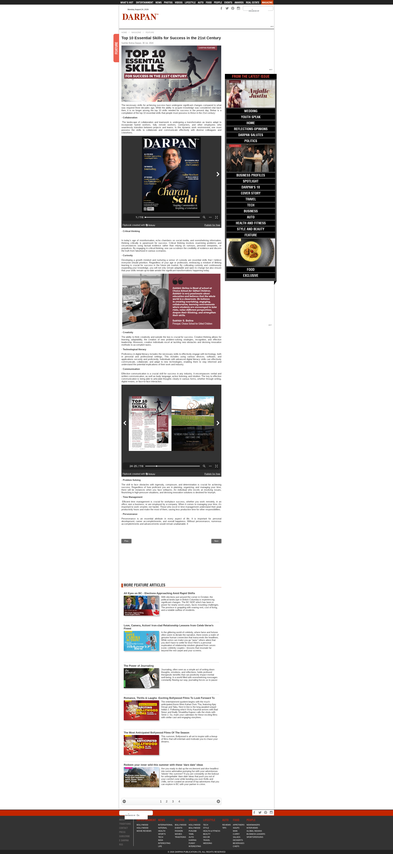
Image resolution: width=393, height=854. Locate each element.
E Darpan (124, 840)
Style (206, 828)
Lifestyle (190, 2)
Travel (250, 199)
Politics (250, 141)
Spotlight (251, 181)
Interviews (252, 828)
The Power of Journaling (139, 665)
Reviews (226, 825)
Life (160, 846)
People (218, 2)
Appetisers (238, 825)
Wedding (250, 111)
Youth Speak (251, 117)
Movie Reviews (144, 831)
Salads (236, 837)
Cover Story (251, 193)
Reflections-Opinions (251, 129)
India (160, 840)
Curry (236, 834)
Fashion (179, 831)
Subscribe (124, 836)
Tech (250, 205)
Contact (123, 828)
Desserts (238, 840)
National (162, 828)
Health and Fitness (251, 223)
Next (216, 541)
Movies (178, 834)
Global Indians (254, 831)
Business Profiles (250, 175)
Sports (162, 834)
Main (235, 831)
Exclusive (250, 275)
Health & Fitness (211, 831)
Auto (201, 2)
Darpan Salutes (250, 135)
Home (124, 32)
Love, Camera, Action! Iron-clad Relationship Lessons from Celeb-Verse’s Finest (168, 627)
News (159, 2)
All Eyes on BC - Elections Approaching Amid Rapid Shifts (159, 593)
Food (209, 2)
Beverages (238, 843)
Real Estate (252, 2)
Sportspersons (255, 837)
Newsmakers (253, 825)
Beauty (206, 834)
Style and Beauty (250, 229)
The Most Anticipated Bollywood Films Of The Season (156, 732)
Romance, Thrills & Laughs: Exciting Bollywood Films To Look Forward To (169, 698)
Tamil (191, 834)
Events (228, 2)
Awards (239, 2)
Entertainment (144, 2)
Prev (126, 541)
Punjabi (192, 831)
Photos (168, 2)
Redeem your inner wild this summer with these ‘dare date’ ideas (163, 764)
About (122, 819)
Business (251, 211)
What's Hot (126, 2)
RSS (121, 844)
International (165, 825)
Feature (150, 32)
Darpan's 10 (250, 187)
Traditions (125, 823)
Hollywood (142, 828)
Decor (206, 837)
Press (122, 832)
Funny (192, 843)
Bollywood (142, 825)
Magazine (267, 2)
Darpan (192, 840)
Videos (179, 2)
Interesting (164, 843)
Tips (224, 828)
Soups (236, 828)
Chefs (236, 846)
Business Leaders (256, 834)
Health (161, 831)
